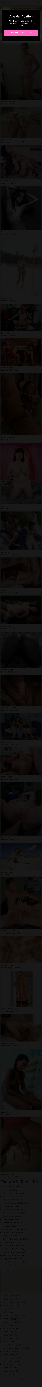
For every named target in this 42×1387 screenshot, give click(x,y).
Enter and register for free (21, 33)
